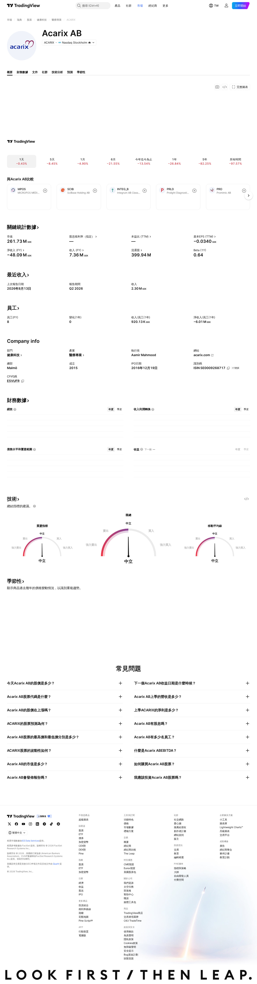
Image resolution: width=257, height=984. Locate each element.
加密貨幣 (83, 841)
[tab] (111, 409)
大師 (176, 871)
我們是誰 (129, 882)
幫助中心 (129, 894)
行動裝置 (83, 931)
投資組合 (83, 905)
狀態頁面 (129, 958)
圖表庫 (223, 823)
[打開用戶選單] (226, 5)
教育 (176, 853)
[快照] (217, 87)
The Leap (129, 853)
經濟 (81, 882)
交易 (176, 849)
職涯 (126, 898)
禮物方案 (129, 831)
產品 (117, 5)
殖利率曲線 (85, 909)
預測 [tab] (70, 72)
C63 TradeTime (132, 920)
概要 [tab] (10, 72)
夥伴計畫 (225, 853)
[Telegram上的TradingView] (44, 824)
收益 (81, 886)
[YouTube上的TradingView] (23, 824)
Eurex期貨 (129, 868)
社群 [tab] (45, 72)
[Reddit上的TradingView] (58, 824)
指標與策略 (180, 868)
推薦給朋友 (180, 827)
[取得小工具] (225, 87)
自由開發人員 (181, 875)
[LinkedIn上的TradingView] (37, 824)
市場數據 (129, 827)
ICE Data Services (30, 840)
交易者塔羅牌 (131, 916)
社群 (129, 5)
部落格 (127, 890)
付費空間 (179, 879)
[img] (89, 42)
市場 (140, 5)
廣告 (222, 845)
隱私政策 (129, 939)
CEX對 (82, 845)
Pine (81, 853)
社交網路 (179, 819)
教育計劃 (225, 857)
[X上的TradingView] (9, 824)
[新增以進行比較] (45, 191)
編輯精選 (179, 857)
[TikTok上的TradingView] (51, 824)
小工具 (223, 819)
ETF (81, 834)
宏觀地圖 (83, 916)
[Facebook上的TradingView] (16, 824)
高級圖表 (225, 831)
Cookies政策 (131, 942)
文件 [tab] (35, 72)
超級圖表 (83, 819)
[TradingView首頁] (23, 5)
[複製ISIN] (228, 368)
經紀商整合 (226, 849)
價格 (126, 823)
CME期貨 (129, 864)
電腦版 (82, 935)
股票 (81, 830)
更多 (165, 5)
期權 (81, 912)
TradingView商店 (133, 912)
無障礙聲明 (130, 946)
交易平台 (225, 834)
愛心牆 (177, 823)
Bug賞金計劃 (131, 954)
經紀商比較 (130, 849)
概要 (126, 841)
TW (216, 5)
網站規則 (179, 834)
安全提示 (129, 950)
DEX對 (82, 849)
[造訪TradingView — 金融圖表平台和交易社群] (21, 141)
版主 (176, 838)
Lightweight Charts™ (231, 827)
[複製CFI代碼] (22, 381)
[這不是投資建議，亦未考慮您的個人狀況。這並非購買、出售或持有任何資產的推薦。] (34, 506)
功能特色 (129, 819)
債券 (81, 838)
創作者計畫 (180, 831)
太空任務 (129, 886)
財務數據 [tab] (22, 72)
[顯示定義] (14, 236)
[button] (122, 5)
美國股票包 (130, 871)
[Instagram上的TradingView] (30, 824)
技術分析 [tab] (57, 72)
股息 (81, 890)
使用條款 (129, 931)
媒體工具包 (130, 902)
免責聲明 (129, 935)
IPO (81, 894)
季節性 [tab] (81, 72)
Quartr (56, 863)
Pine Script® (86, 920)
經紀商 (152, 5)
